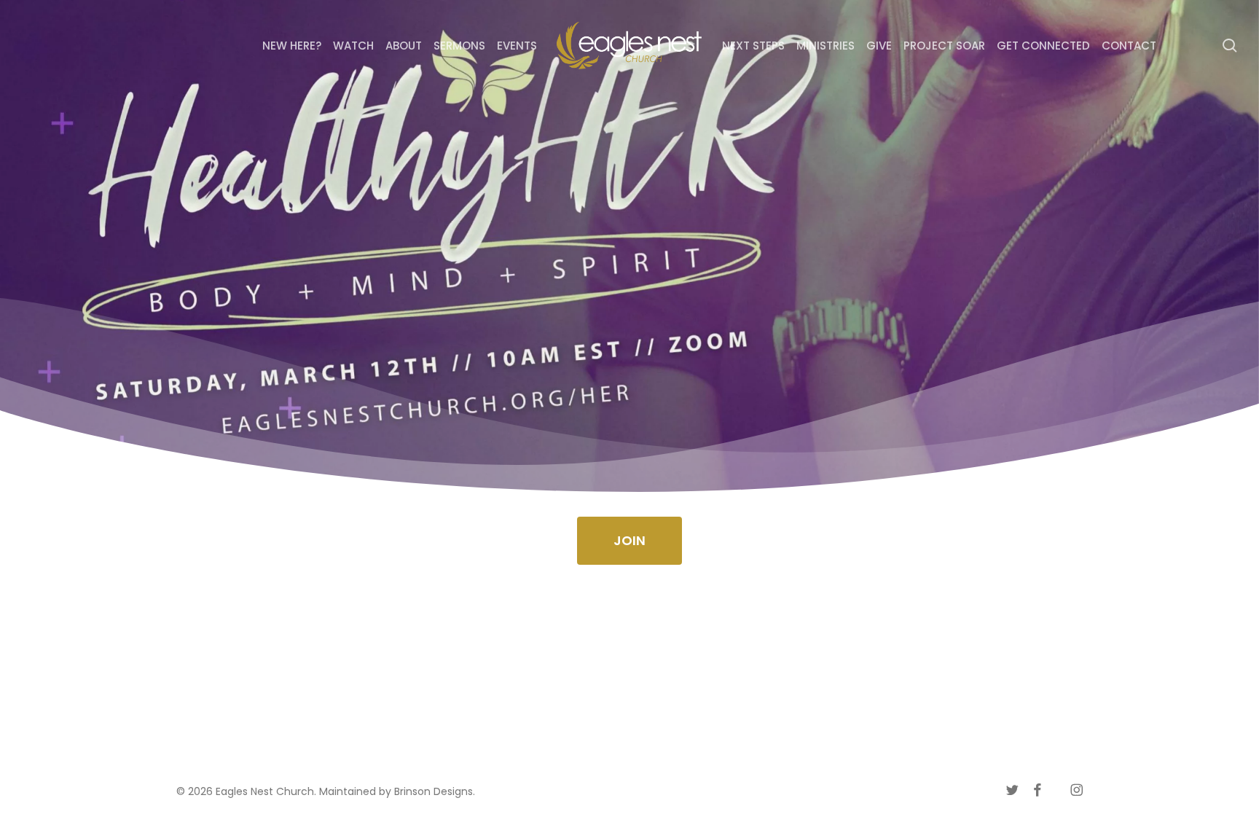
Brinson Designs (433, 791)
